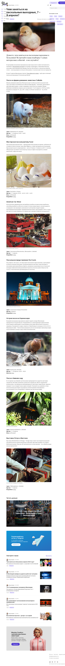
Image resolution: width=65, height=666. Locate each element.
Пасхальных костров (18, 66)
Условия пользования (54, 658)
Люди (55, 16)
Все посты (48, 555)
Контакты (56, 654)
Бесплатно (59, 21)
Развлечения (52, 21)
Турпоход (52, 18)
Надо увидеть (60, 24)
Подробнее (15, 644)
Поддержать (54, 2)
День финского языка (33, 73)
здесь (14, 136)
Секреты (60, 16)
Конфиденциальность (54, 656)
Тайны (57, 18)
